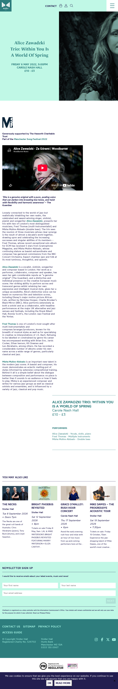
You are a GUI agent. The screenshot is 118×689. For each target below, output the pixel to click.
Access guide (12, 632)
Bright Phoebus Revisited (42, 506)
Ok (49, 683)
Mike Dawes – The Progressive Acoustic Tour (102, 508)
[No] (114, 680)
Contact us (11, 626)
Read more (63, 683)
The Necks (9, 504)
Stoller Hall (6, 6)
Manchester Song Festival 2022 (30, 139)
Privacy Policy (45, 613)
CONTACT (51, 5)
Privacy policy (49, 626)
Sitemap (29, 626)
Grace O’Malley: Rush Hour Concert (72, 508)
